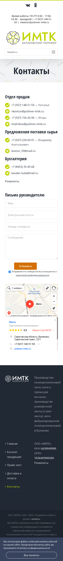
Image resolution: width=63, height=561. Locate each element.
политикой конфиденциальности (32, 275)
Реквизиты (12, 181)
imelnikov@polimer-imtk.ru (28, 124)
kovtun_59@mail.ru (23, 151)
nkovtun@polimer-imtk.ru (34, 22)
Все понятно (31, 555)
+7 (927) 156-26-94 (22, 118)
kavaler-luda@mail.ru (24, 173)
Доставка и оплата (14, 476)
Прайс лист (14, 465)
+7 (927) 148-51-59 (22, 105)
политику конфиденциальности (33, 547)
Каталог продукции (14, 454)
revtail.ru (35, 518)
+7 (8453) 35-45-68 (22, 167)
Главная (12, 443)
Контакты (13, 486)
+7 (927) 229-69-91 (22, 140)
